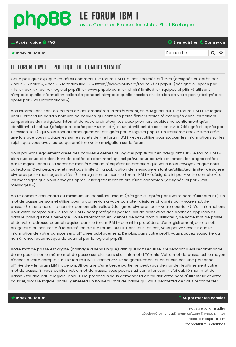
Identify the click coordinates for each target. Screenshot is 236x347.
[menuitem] (48, 42)
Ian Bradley (216, 308)
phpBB (169, 314)
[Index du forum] (42, 20)
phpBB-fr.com (215, 319)
